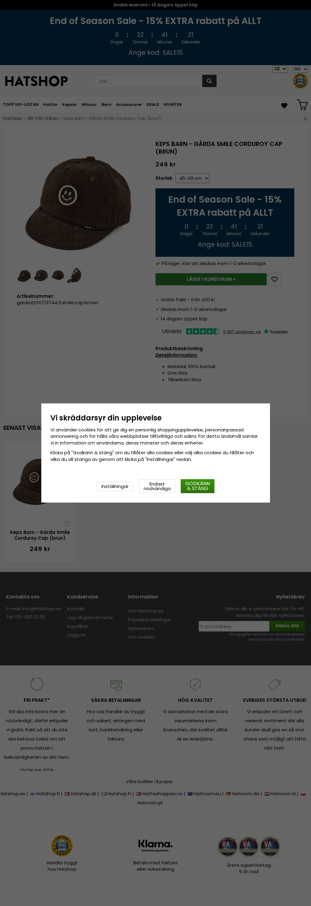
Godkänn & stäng (197, 486)
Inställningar (114, 486)
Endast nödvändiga (157, 486)
